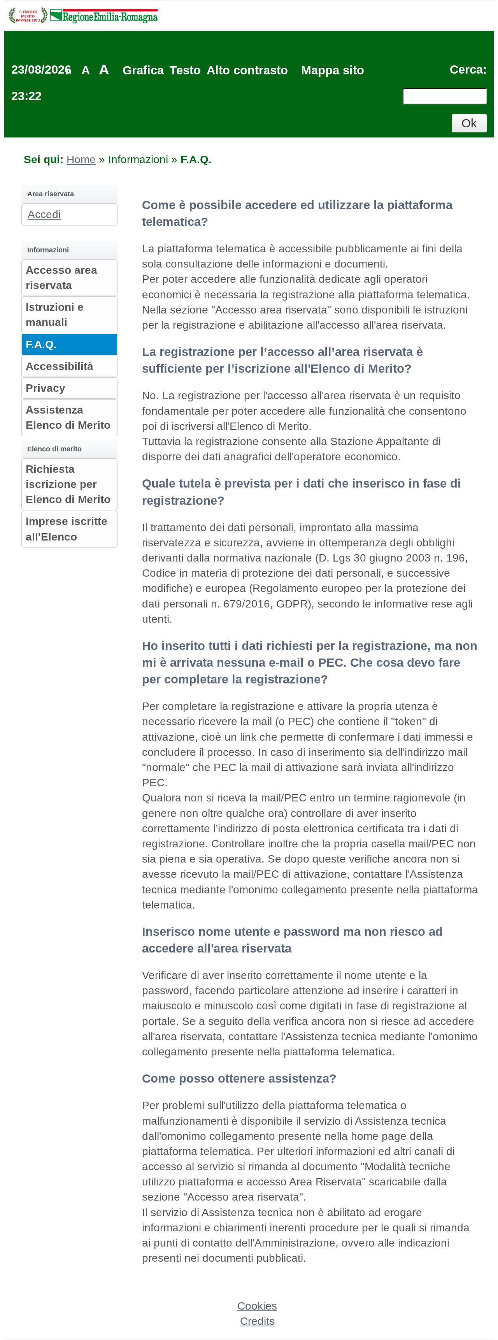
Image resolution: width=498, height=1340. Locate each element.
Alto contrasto (247, 70)
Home (81, 159)
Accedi (44, 214)
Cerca (466, 69)
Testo (185, 70)
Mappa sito (332, 70)
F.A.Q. (41, 344)
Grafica (143, 70)
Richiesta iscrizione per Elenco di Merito (68, 484)
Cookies (257, 1306)
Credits (257, 1321)
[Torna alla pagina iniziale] (83, 15)
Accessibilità (59, 366)
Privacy (45, 388)
